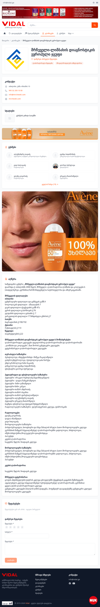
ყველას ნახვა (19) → (50, 184)
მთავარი (5, 40)
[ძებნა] (95, 25)
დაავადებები (16, 33)
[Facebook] (94, 3)
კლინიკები (49, 33)
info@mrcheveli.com (17, 94)
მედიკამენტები (33, 33)
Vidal (27, 603)
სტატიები (39, 593)
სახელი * (8, 532)
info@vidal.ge (8, 2)
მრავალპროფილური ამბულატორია (69, 63)
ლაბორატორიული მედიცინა (43, 63)
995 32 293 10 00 (15, 90)
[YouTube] (97, 3)
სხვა (69, 33)
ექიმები (62, 33)
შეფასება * (9, 523)
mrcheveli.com (15, 99)
